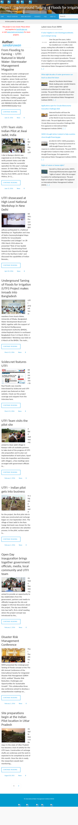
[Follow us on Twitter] (4, 1)
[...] (42, 68)
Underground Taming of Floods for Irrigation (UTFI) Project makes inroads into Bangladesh (16, 287)
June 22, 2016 (9, 117)
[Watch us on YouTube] (33, 1)
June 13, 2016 (9, 188)
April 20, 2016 (9, 270)
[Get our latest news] (18, 1)
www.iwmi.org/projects (15, 32)
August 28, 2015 (9, 771)
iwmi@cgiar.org (21, 29)
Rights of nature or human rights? (52, 161)
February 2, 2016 (10, 476)
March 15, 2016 (9, 351)
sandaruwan (12, 45)
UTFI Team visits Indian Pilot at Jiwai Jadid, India (14, 130)
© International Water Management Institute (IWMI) (39, 794)
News (18, 117)
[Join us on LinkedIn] (25, 1)
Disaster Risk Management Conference (10, 637)
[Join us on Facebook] (12, 1)
